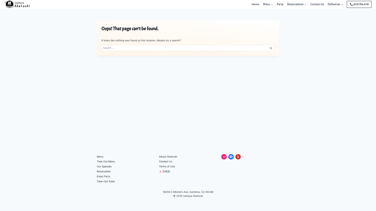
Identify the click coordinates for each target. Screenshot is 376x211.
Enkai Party (103, 176)
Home (255, 4)
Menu (100, 156)
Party (280, 4)
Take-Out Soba (106, 181)
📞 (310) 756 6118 (359, 4)
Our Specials (104, 166)
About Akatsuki (168, 156)
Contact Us (317, 4)
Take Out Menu (106, 161)
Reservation (104, 171)
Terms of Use (167, 166)
